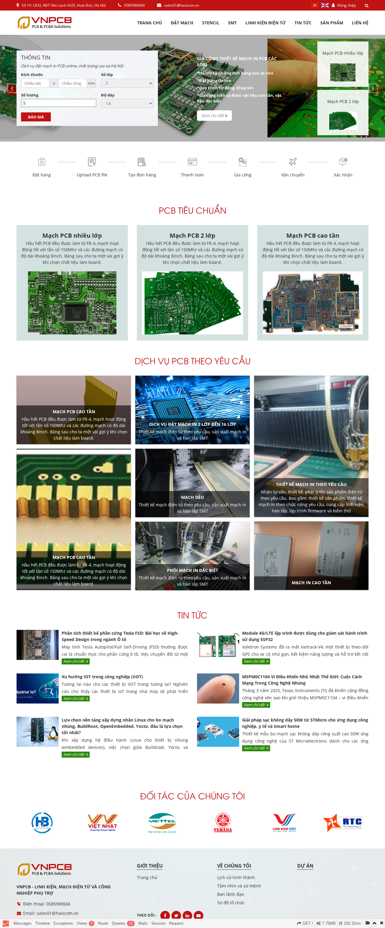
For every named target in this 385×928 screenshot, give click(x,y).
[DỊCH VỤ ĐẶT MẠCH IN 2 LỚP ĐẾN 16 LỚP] (192, 410)
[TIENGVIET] (316, 5)
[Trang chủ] (50, 870)
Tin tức (303, 23)
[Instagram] (187, 915)
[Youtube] (198, 915)
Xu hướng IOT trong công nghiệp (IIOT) (102, 676)
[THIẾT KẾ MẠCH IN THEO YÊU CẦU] (311, 446)
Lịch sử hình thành (236, 877)
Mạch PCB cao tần (312, 235)
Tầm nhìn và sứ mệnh (239, 886)
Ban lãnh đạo (230, 894)
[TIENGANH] (326, 5)
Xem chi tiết (213, 115)
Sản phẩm (331, 23)
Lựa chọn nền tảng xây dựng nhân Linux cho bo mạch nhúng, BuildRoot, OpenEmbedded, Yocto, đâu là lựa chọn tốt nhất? (122, 726)
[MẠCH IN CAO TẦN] (311, 555)
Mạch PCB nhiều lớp (72, 235)
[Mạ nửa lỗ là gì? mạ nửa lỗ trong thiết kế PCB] (74, 519)
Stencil (210, 23)
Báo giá (36, 117)
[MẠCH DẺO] (192, 483)
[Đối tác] (42, 822)
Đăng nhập (346, 5)
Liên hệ (360, 23)
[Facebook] (165, 915)
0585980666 (134, 5)
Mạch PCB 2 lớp (192, 235)
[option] (192, 88)
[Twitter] (176, 915)
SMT (232, 23)
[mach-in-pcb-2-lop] (342, 112)
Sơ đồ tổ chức (231, 902)
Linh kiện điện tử (265, 23)
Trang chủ (149, 23)
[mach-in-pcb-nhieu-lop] (342, 64)
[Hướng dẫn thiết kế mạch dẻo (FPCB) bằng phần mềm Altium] (74, 410)
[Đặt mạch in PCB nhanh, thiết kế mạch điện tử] (50, 23)
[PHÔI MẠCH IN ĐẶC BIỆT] (192, 556)
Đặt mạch (182, 23)
